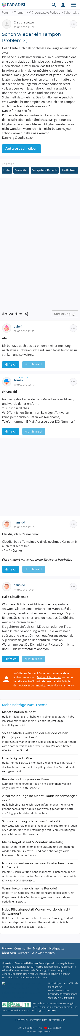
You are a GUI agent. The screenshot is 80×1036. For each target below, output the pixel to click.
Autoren (24, 953)
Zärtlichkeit (69, 170)
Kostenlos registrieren (60, 685)
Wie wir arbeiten (43, 953)
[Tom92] (8, 381)
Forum (6, 12)
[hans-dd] (8, 524)
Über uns (9, 953)
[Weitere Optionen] (73, 24)
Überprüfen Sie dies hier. (61, 997)
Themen (19, 12)
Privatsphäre (57, 1020)
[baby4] (8, 328)
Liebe (6, 170)
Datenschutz (38, 1020)
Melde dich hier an (49, 677)
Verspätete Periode (47, 12)
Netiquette (56, 948)
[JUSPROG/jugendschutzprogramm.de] (16, 1004)
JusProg (52, 1010)
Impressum (21, 1020)
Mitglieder (40, 948)
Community (22, 948)
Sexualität (21, 170)
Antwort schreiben (21, 149)
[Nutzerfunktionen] (63, 4)
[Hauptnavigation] (73, 4)
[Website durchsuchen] (54, 4)
